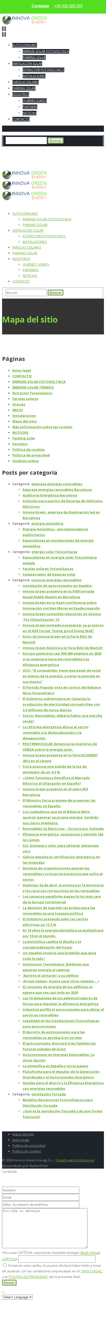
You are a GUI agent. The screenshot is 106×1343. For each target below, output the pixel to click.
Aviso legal (21, 370)
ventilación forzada (48, 1094)
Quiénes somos (25, 460)
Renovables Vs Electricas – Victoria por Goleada (63, 828)
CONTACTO (22, 376)
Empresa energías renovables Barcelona (57, 489)
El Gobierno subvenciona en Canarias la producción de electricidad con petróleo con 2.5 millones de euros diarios (61, 704)
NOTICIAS (20, 432)
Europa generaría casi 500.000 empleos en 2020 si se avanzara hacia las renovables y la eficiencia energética (62, 659)
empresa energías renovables (56, 484)
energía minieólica (47, 523)
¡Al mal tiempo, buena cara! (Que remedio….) (61, 981)
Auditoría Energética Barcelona (50, 495)
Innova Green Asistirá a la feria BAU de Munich (63, 647)
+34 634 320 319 (33, 149)
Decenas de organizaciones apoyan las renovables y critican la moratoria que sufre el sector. (63, 874)
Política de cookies (28, 449)
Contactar (40, 6)
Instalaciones (24, 415)
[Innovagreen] (24, 23)
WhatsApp (61, 149)
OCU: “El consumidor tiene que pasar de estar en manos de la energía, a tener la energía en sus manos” (62, 676)
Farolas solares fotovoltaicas (48, 568)
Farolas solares (25, 398)
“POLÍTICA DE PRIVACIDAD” (28, 1276)
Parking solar (23, 438)
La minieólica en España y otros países (55, 1066)
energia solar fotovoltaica (54, 551)
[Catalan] (13, 164)
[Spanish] (15, 164)
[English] (17, 164)
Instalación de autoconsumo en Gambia (57, 585)
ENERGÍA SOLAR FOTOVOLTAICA (39, 381)
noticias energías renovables (56, 580)
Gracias (18, 404)
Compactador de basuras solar (49, 574)
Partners (20, 444)
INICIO (17, 410)
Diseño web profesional (75, 1160)
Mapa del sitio (24, 421)
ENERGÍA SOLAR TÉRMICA (33, 387)
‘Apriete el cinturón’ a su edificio (51, 975)
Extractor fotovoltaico (32, 393)
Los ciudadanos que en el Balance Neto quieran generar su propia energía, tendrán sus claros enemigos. (61, 817)
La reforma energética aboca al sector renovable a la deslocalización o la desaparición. (56, 732)
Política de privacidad (31, 455)
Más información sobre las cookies (42, 427)
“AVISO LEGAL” (92, 1271)
